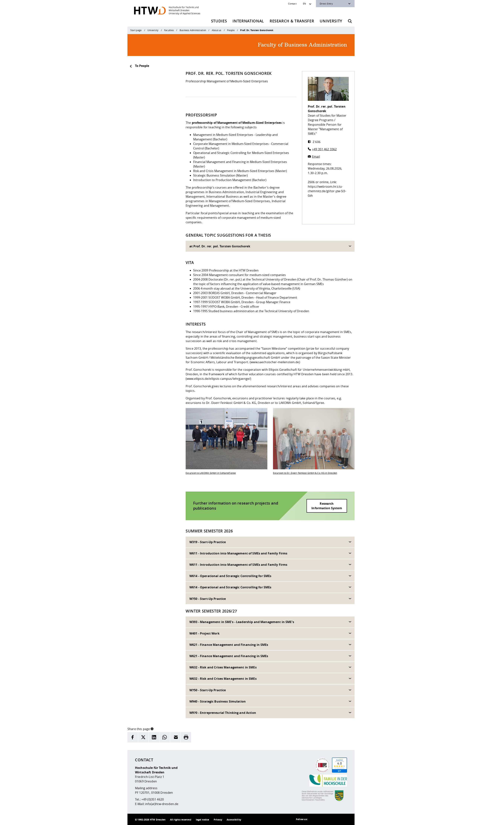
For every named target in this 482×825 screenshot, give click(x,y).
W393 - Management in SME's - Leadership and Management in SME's (241, 622)
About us (216, 30)
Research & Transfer (292, 21)
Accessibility (234, 819)
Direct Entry (326, 3)
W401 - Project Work (204, 633)
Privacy (218, 819)
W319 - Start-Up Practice (207, 542)
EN (304, 3)
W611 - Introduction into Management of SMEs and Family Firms (238, 553)
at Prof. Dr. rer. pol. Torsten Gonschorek (219, 246)
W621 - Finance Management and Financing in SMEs (228, 645)
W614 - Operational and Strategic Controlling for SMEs (230, 576)
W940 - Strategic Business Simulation (217, 701)
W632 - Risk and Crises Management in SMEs (223, 667)
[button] (152, 728)
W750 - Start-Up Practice (207, 599)
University (331, 21)
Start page (136, 30)
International (248, 21)
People (230, 30)
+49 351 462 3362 (324, 149)
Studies (219, 21)
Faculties (169, 30)
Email (316, 156)
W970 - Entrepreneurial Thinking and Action (222, 713)
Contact (292, 3)
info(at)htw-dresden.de (161, 804)
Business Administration (193, 30)
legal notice (202, 819)
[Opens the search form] (350, 21)
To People (142, 66)
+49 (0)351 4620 (152, 799)
